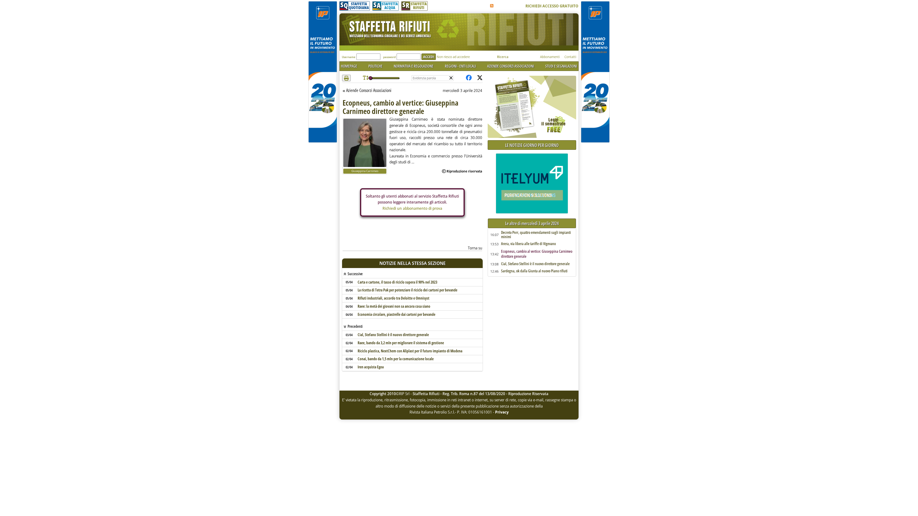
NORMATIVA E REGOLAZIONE (413, 66)
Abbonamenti (550, 56)
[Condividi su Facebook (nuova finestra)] (469, 78)
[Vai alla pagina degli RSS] (491, 5)
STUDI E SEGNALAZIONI (561, 66)
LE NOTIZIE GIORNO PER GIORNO (532, 145)
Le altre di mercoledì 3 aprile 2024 (532, 223)
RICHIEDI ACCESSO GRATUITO (551, 6)
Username (348, 57)
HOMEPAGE (349, 66)
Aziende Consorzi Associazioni (368, 90)
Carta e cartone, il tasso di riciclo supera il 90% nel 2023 (397, 282)
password (389, 57)
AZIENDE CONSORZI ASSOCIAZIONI (510, 66)
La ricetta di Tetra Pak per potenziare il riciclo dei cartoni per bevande (407, 290)
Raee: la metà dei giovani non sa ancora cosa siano (394, 306)
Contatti (570, 56)
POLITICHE (375, 66)
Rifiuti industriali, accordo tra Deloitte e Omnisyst (393, 298)
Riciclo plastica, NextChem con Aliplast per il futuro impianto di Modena (410, 351)
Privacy (502, 412)
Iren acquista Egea (371, 367)
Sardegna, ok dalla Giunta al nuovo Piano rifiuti (534, 271)
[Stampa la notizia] (346, 78)
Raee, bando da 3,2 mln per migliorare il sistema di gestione (401, 342)
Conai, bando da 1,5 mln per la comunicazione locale (396, 358)
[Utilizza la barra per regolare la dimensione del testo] (365, 78)
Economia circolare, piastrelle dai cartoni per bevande (396, 314)
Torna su (475, 248)
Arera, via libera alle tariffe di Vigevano (528, 244)
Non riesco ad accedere (453, 56)
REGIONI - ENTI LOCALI (460, 66)
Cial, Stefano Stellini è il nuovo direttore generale (393, 334)
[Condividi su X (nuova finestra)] (480, 78)
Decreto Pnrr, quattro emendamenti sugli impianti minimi (536, 235)
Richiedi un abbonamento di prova (412, 208)
